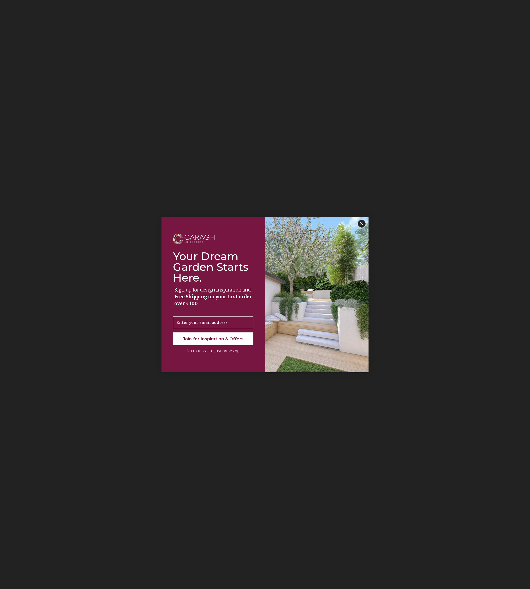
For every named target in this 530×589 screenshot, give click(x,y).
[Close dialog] (361, 223)
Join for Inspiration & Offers (213, 338)
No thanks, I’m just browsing (213, 351)
